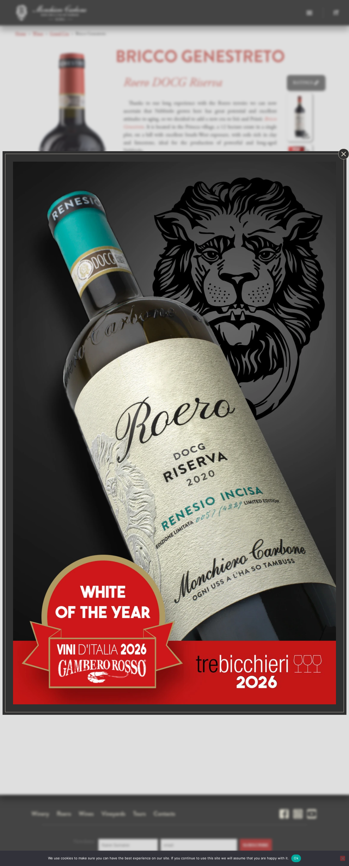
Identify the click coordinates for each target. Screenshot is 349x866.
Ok (296, 858)
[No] (342, 858)
